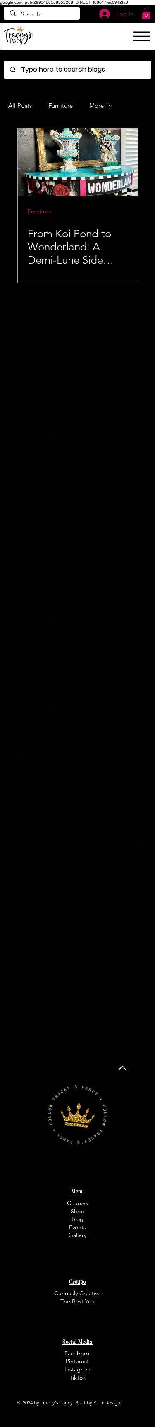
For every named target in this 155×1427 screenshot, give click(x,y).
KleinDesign (106, 1402)
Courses (77, 1203)
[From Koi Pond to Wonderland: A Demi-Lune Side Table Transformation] (78, 162)
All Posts (20, 106)
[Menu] (141, 36)
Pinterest (77, 1361)
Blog (77, 1219)
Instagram (77, 1369)
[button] (146, 13)
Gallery (77, 1235)
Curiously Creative (77, 1293)
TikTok (77, 1377)
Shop (77, 1211)
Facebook (77, 1353)
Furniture (60, 106)
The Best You (77, 1301)
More (96, 106)
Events (77, 1227)
